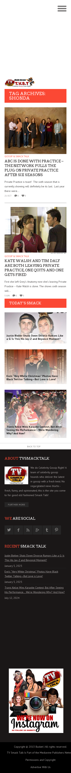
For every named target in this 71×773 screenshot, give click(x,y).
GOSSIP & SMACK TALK (17, 156)
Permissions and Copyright (40, 760)
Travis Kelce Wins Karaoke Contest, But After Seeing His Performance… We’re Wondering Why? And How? (35, 590)
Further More (16, 504)
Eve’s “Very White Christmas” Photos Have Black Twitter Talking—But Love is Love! (31, 574)
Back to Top (34, 446)
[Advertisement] (35, 37)
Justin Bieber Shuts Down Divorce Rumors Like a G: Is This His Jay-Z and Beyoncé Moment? (34, 558)
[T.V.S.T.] (20, 82)
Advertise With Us (40, 767)
